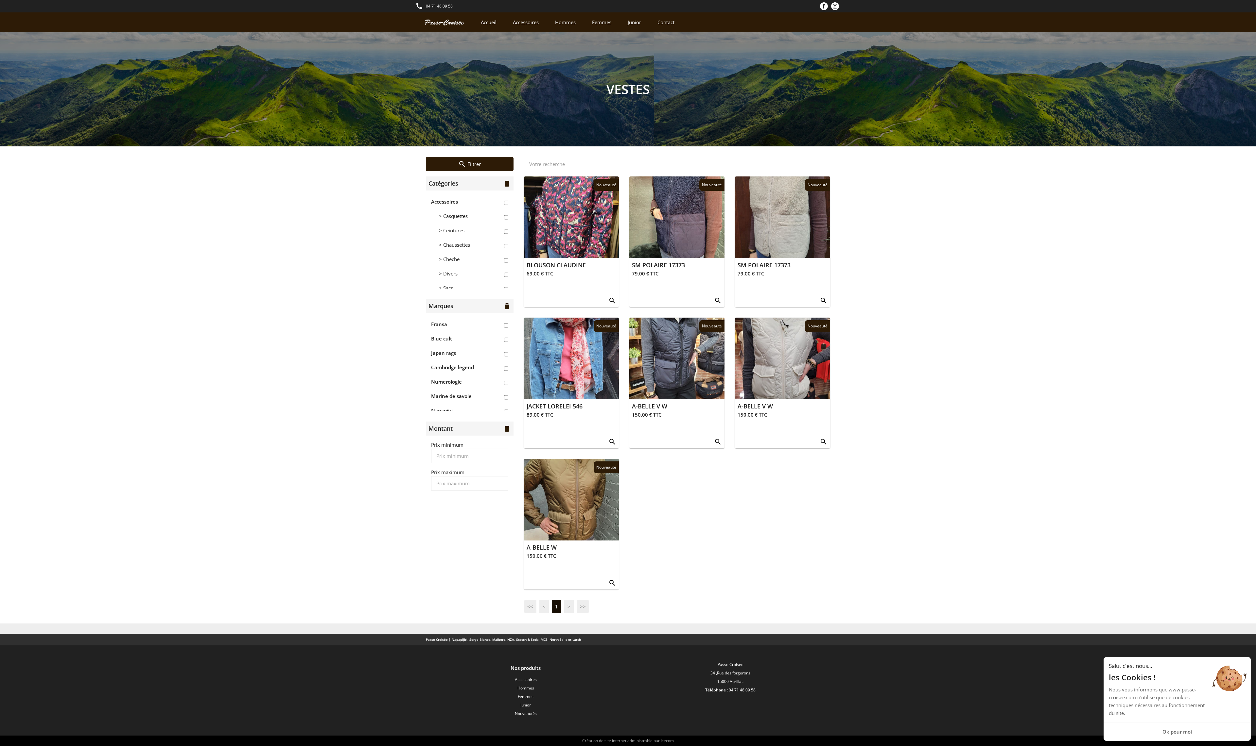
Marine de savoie (451, 396)
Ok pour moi (1177, 731)
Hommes (565, 22)
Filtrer (469, 164)
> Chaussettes (454, 244)
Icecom (667, 740)
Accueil (489, 22)
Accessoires (526, 22)
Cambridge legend (452, 367)
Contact (665, 22)
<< (530, 606)
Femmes (601, 22)
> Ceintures (451, 230)
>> (583, 606)
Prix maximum (447, 472)
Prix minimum (447, 444)
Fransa (439, 324)
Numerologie (446, 381)
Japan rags (443, 353)
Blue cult (441, 338)
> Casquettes (453, 216)
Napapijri (442, 410)
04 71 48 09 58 (439, 6)
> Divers (448, 273)
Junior (634, 22)
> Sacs (446, 288)
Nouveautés (526, 713)
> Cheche (449, 259)
